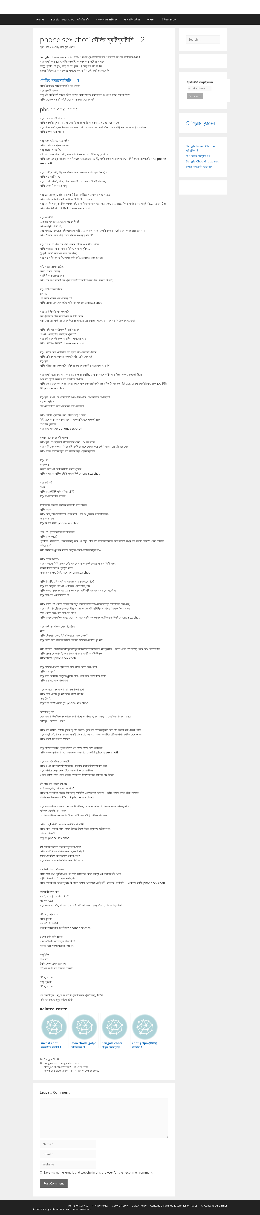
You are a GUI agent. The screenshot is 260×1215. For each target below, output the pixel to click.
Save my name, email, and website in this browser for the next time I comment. (98, 1172)
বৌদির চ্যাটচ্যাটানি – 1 (60, 80)
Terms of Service (77, 1205)
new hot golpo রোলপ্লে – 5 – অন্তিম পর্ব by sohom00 (71, 1070)
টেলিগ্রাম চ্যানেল (169, 19)
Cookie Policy (120, 1205)
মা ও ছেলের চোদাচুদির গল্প (106, 19)
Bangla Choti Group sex (202, 161)
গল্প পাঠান (151, 19)
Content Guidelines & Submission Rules (174, 1205)
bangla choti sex (69, 1063)
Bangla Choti (51, 1059)
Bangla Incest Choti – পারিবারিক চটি (70, 19)
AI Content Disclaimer (214, 1205)
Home (40, 19)
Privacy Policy (100, 1205)
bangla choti (51, 1063)
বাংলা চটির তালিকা (132, 19)
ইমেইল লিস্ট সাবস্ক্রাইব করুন (200, 82)
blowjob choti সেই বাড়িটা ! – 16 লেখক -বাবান (66, 1067)
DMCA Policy (139, 1205)
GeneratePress (81, 1209)
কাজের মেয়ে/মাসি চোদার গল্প (199, 167)
